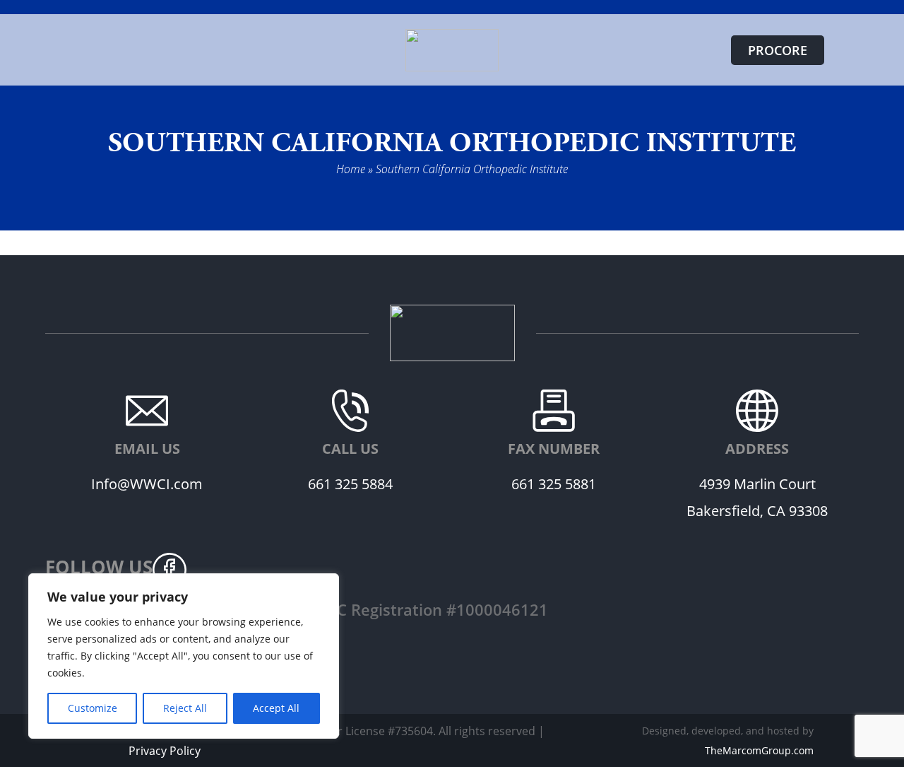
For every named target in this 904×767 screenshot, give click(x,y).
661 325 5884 (350, 483)
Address (757, 448)
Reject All (185, 708)
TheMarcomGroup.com (759, 750)
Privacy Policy (165, 751)
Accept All (276, 708)
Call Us (350, 448)
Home (350, 168)
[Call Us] (350, 411)
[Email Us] (147, 411)
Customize (92, 708)
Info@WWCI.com (147, 483)
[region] (183, 656)
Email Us (147, 448)
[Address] (757, 411)
